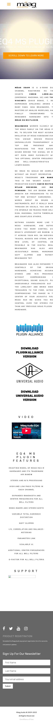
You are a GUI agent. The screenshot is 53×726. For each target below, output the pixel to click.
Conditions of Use (26, 719)
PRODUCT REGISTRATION (17, 636)
